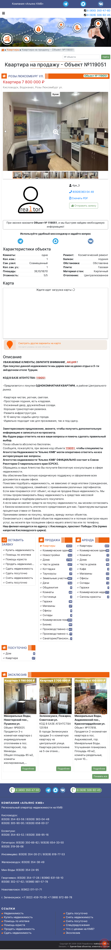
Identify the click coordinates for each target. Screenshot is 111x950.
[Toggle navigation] (3, 13)
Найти (106, 57)
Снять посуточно (76, 921)
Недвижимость (14, 913)
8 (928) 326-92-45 (98, 15)
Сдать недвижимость (18, 932)
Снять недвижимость (79, 917)
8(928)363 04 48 (83, 191)
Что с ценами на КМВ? (80, 928)
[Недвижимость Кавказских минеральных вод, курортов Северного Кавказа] (2, 50)
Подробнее (28, 768)
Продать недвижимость (19, 928)
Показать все (100, 776)
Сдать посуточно (77, 913)
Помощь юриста (14, 925)
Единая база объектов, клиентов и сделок (90, 946)
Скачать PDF (79, 198)
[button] (55, 130)
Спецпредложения (78, 925)
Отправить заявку (85, 205)
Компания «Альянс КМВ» (28, 3)
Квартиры (13, 50)
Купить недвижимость (18, 917)
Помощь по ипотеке (16, 921)
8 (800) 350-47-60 (98, 10)
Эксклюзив (73, 932)
